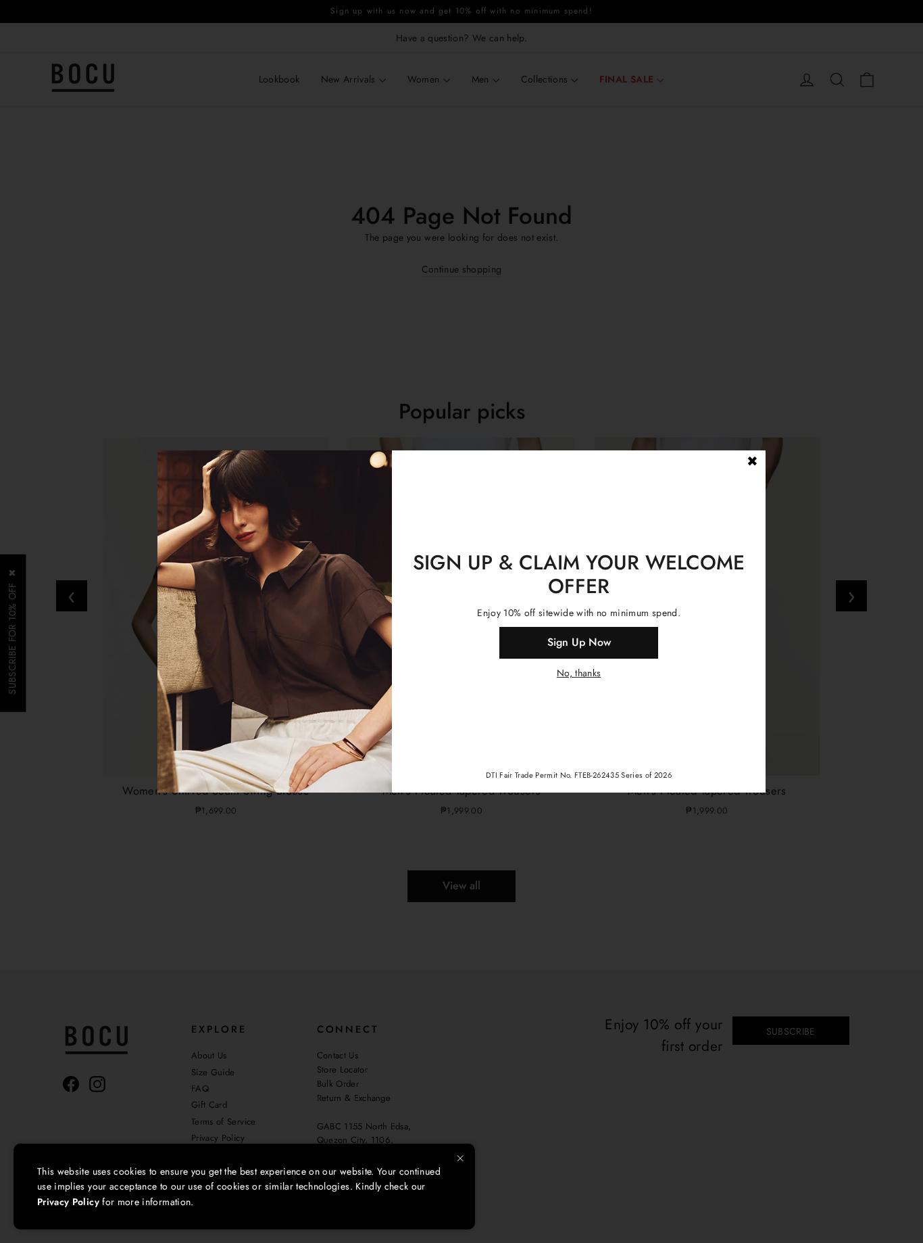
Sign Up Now (579, 642)
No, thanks (579, 673)
